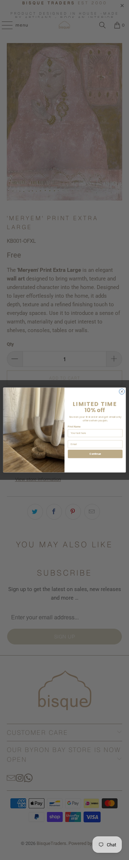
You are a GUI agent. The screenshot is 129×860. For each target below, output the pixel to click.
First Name (74, 426)
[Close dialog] (121, 391)
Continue (95, 453)
